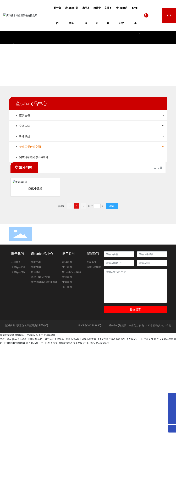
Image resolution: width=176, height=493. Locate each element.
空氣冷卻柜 (35, 188)
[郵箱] (172, 397)
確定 (111, 206)
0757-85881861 (135, 231)
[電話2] (172, 405)
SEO (148, 325)
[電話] (172, 412)
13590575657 (154, 15)
